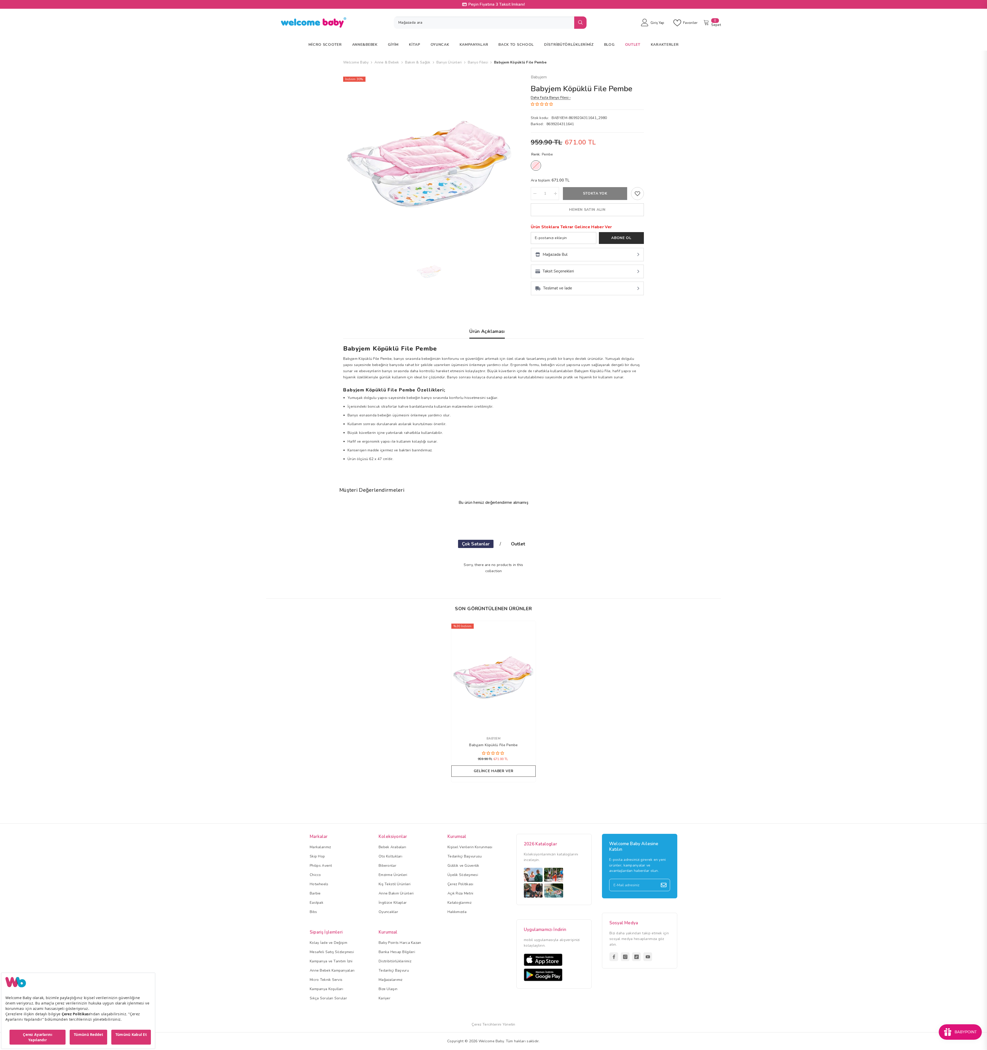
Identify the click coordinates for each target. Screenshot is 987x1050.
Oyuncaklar (388, 911)
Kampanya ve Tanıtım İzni (331, 961)
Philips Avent (321, 865)
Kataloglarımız (459, 902)
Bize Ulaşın (388, 989)
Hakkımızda (457, 911)
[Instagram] (625, 956)
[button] (542, 104)
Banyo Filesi (478, 62)
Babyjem (539, 77)
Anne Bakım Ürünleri (396, 893)
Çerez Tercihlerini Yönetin (493, 1024)
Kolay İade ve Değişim (328, 942)
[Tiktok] (636, 956)
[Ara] (490, 22)
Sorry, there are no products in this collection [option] (493, 567)
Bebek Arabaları (392, 847)
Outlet (518, 544)
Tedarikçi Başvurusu (464, 856)
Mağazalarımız (391, 979)
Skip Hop (317, 856)
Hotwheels (319, 884)
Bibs (313, 911)
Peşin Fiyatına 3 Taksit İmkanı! (496, 4)
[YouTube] (647, 956)
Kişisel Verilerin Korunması (469, 847)
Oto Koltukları (390, 856)
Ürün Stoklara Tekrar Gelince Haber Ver (571, 227)
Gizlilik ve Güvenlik (463, 865)
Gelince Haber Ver (494, 771)
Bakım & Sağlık (418, 62)
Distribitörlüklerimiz (395, 961)
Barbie (315, 893)
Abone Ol (621, 237)
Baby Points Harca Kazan (400, 942)
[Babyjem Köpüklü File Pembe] (493, 676)
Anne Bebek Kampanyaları (332, 970)
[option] (429, 160)
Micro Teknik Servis (326, 979)
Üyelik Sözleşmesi (462, 874)
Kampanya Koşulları (326, 989)
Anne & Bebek (386, 62)
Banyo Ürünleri (449, 62)
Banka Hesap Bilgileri (397, 951)
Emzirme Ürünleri (393, 874)
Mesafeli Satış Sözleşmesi (332, 951)
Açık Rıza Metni (460, 893)
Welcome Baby (356, 62)
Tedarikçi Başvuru (394, 970)
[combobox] (484, 22)
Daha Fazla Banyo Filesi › (551, 97)
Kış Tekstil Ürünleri (395, 884)
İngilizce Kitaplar (393, 902)
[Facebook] (613, 956)
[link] (637, 193)
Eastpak (316, 902)
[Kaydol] (664, 885)
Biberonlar (387, 865)
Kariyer (384, 998)
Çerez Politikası (460, 884)
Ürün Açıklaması (487, 331)
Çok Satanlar (476, 544)
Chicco (315, 874)
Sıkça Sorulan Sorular (328, 998)
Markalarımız (320, 847)
